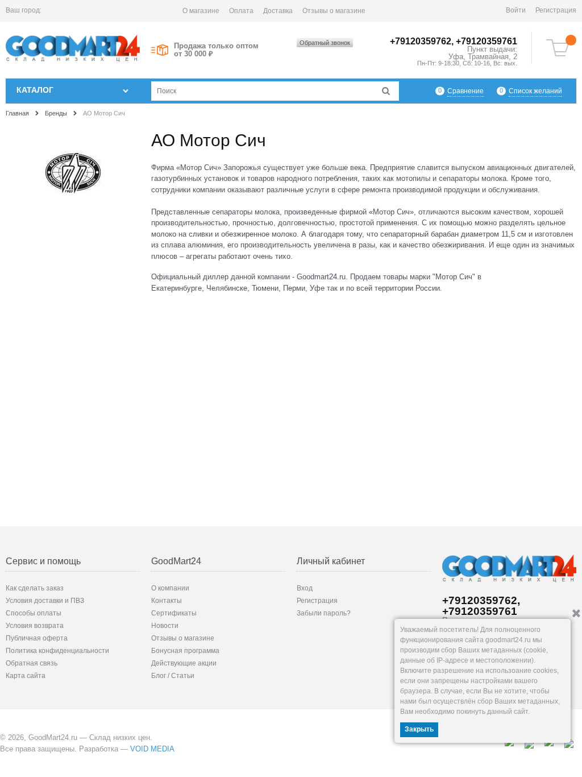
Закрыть (419, 729)
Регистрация (555, 10)
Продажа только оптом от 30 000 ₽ (216, 50)
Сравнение (465, 91)
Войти (516, 10)
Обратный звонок (325, 42)
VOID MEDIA (152, 749)
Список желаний (535, 91)
